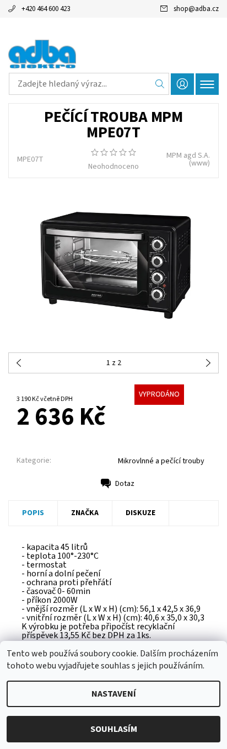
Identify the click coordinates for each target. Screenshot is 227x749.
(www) (199, 163)
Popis (33, 512)
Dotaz (124, 483)
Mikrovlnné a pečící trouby (161, 461)
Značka (85, 512)
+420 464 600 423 (45, 9)
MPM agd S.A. (188, 155)
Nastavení (113, 694)
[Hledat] (160, 84)
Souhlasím (113, 729)
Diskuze (140, 512)
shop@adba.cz (196, 9)
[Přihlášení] (182, 84)
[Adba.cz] (113, 54)
